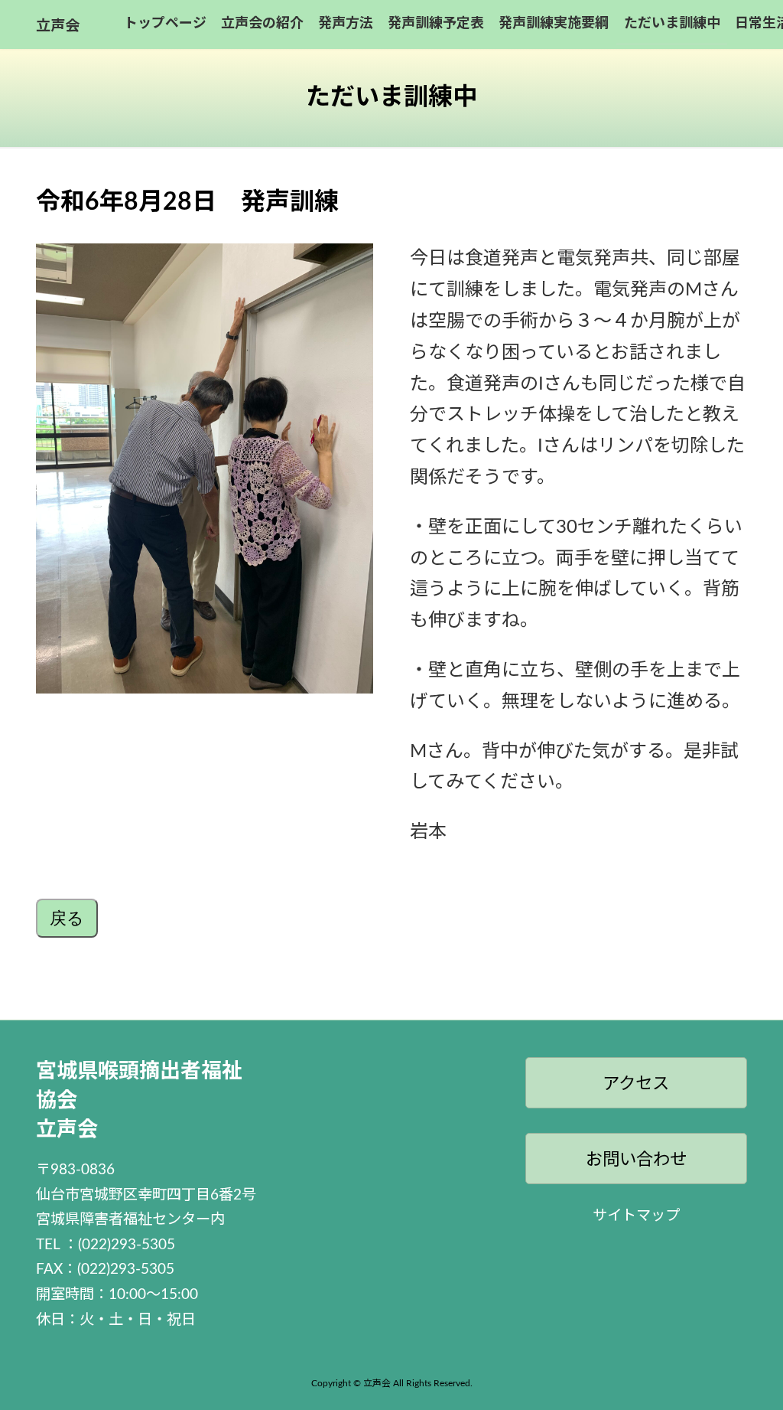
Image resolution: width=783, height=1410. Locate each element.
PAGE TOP (751, 1354)
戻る (67, 918)
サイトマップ (636, 1216)
